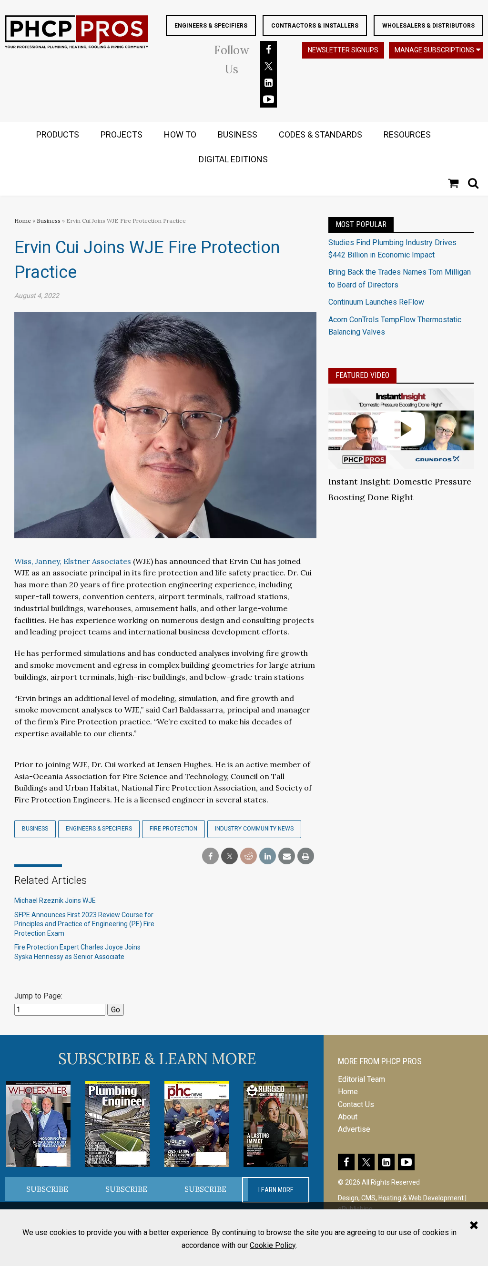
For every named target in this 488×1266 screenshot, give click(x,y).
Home (22, 220)
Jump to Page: (38, 995)
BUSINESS (237, 134)
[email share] (286, 856)
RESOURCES (407, 134)
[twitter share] (229, 856)
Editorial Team (361, 1079)
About (347, 1116)
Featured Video (362, 375)
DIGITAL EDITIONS (233, 159)
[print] (305, 856)
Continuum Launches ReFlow (376, 302)
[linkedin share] (267, 856)
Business (49, 220)
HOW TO (180, 134)
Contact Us (356, 1104)
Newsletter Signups (343, 50)
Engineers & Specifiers (210, 25)
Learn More (276, 1190)
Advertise (354, 1129)
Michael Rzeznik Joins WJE (55, 900)
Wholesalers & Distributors (428, 25)
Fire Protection (173, 828)
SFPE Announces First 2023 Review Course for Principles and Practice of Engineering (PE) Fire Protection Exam (84, 924)
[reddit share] (248, 856)
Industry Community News (254, 828)
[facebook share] (210, 856)
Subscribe (47, 1189)
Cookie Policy (272, 1245)
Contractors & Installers (314, 25)
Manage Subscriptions (434, 50)
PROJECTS (121, 134)
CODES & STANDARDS (320, 134)
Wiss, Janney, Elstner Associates (72, 561)
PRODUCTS (57, 134)
